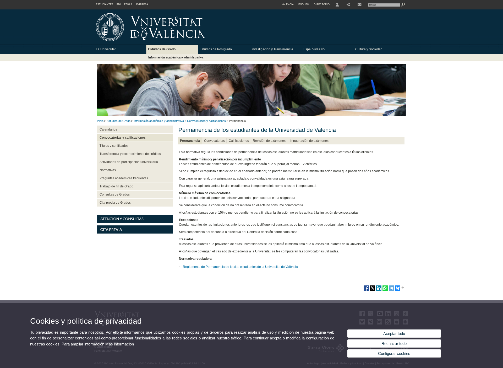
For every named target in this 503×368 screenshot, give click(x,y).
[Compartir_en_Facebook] (366, 290)
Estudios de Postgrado (216, 49)
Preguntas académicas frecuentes (124, 178)
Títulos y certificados (114, 146)
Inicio (100, 120)
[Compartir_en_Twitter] (372, 290)
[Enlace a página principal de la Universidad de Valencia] (195, 43)
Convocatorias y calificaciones (206, 120)
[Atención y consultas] (135, 222)
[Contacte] (360, 4)
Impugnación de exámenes (309, 141)
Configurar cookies (394, 353)
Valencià (288, 4)
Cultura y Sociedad (368, 49)
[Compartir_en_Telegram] (391, 290)
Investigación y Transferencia (272, 49)
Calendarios (108, 129)
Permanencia (190, 141)
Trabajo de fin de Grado (116, 186)
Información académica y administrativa (175, 57)
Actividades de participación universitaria (129, 162)
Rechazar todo (394, 343)
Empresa (142, 4)
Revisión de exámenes (269, 141)
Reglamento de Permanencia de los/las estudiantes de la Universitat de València (240, 267)
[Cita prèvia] (135, 232)
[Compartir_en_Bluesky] (398, 290)
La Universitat (106, 49)
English (303, 4)
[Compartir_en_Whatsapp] (385, 290)
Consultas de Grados (115, 194)
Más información (119, 344)
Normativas (108, 170)
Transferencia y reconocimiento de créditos (130, 154)
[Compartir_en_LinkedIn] (379, 290)
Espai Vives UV (314, 49)
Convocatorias (214, 141)
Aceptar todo (394, 333)
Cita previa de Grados (115, 202)
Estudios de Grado (162, 49)
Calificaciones (239, 141)
